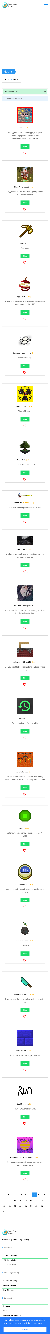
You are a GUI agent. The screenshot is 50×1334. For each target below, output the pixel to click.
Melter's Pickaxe (24, 772)
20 (10, 1206)
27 (4, 1212)
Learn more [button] (37, 1323)
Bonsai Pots (24, 460)
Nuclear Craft (24, 406)
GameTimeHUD (24, 884)
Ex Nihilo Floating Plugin (23, 606)
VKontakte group (10, 1255)
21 (15, 1206)
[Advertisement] (25, 36)
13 (15, 1200)
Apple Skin (24, 297)
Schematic (24, 503)
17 (36, 1200)
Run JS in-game (24, 1104)
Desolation (24, 549)
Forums (6, 1306)
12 (10, 1200)
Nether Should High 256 (24, 662)
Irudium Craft (24, 1051)
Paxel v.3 (24, 243)
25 (36, 1206)
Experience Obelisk (24, 941)
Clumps (24, 828)
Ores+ (24, 128)
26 (42, 1206)
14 (20, 1200)
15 (26, 1200)
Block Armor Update (23, 187)
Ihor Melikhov (9, 1290)
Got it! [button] (25, 1330)
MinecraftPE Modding (12, 1315)
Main (7, 79)
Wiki (5, 1311)
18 (42, 1200)
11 (4, 1200)
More (25, 146)
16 (31, 1200)
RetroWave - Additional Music (24, 1157)
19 (4, 1206)
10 (44, 1195)
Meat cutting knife (24, 994)
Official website (9, 1260)
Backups (24, 718)
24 (31, 1206)
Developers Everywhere (24, 353)
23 (26, 1206)
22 (20, 1206)
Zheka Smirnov (9, 1265)
